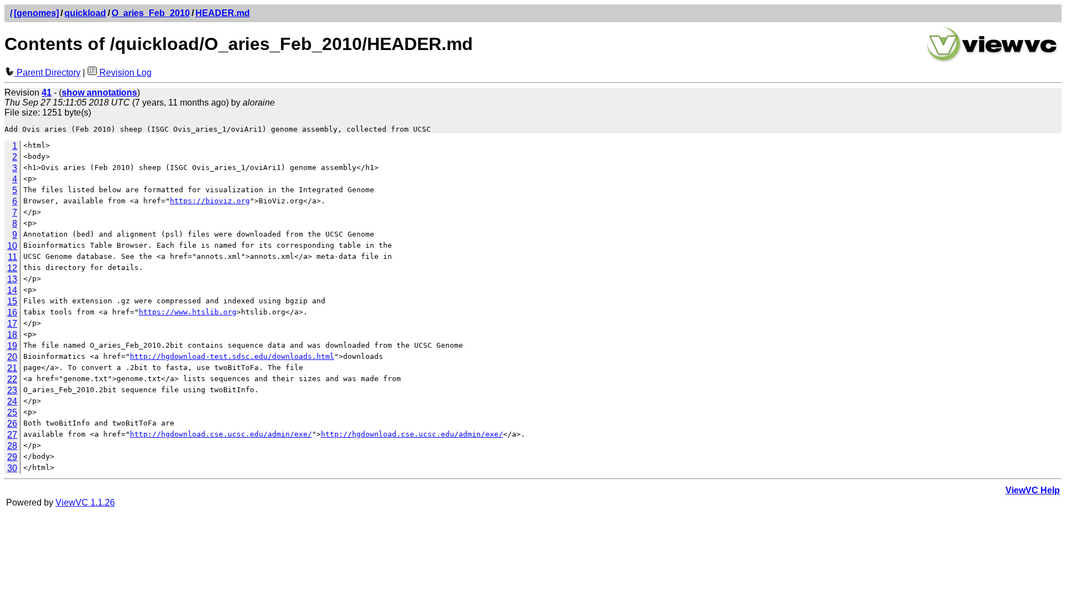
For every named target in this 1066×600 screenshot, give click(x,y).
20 (12, 357)
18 (12, 334)
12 (12, 268)
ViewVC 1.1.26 (85, 502)
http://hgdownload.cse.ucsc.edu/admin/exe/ (221, 434)
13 (12, 279)
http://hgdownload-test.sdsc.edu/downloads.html (232, 356)
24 (12, 401)
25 (12, 412)
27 (12, 434)
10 (12, 246)
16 (12, 312)
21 (12, 368)
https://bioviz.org (210, 201)
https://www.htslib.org (188, 312)
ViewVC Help (1032, 490)
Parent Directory (47, 72)
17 (12, 323)
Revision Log (124, 72)
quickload (85, 13)
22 (12, 379)
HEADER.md (222, 13)
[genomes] (36, 13)
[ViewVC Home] (992, 61)
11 (12, 257)
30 (12, 468)
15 (12, 301)
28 (12, 446)
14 (12, 290)
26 (12, 423)
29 (12, 457)
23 (12, 390)
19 (12, 346)
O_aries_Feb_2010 (151, 13)
